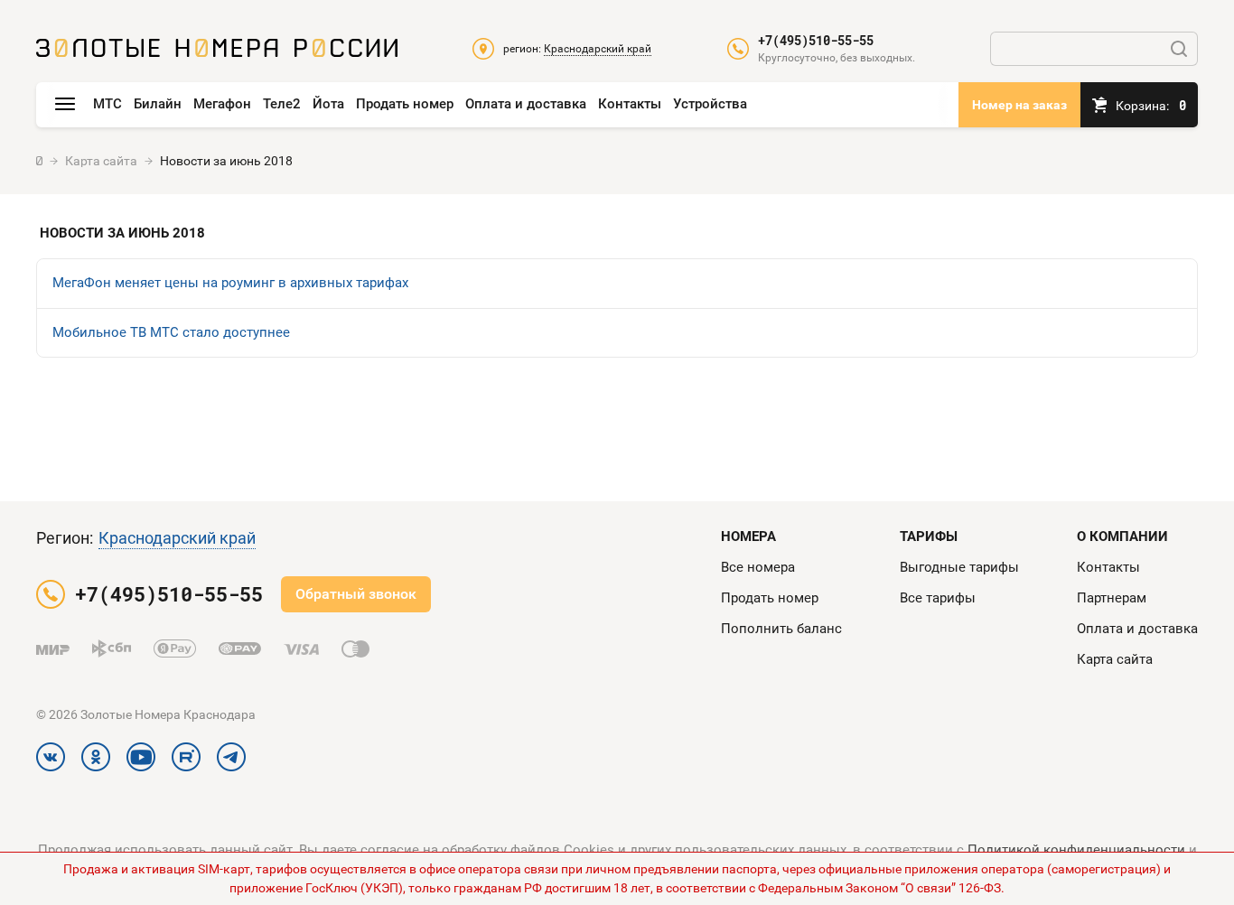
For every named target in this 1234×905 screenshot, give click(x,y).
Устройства (710, 104)
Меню (65, 104)
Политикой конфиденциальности (1076, 850)
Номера (748, 536)
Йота (328, 104)
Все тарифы (938, 598)
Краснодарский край (177, 537)
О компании (1122, 536)
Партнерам (1111, 598)
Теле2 (282, 104)
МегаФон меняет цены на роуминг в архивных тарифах (230, 283)
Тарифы (929, 536)
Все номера (758, 567)
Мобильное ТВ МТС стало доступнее (171, 332)
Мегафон (222, 104)
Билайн (158, 104)
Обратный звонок (355, 593)
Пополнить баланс (781, 628)
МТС (107, 104)
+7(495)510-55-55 (816, 40)
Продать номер (404, 104)
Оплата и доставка (525, 104)
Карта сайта (1115, 659)
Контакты (629, 104)
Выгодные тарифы (959, 567)
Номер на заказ (1019, 105)
